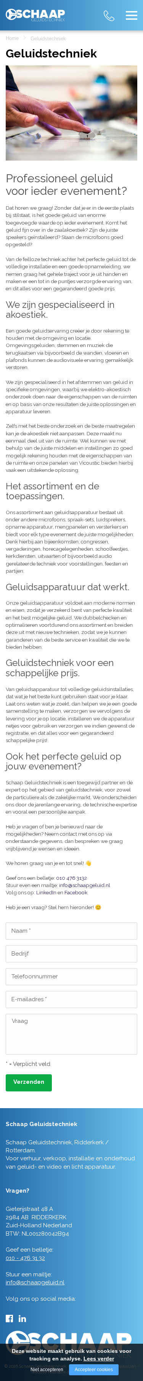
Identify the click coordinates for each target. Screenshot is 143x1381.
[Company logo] (35, 12)
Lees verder (99, 1359)
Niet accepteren (47, 1369)
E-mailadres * (29, 999)
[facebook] (9, 1319)
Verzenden (28, 1081)
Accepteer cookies (94, 1369)
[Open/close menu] (131, 15)
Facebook (75, 892)
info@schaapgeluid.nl (84, 885)
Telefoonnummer (34, 976)
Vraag (20, 1021)
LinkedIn (46, 892)
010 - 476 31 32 (116, 11)
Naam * (21, 930)
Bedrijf (20, 953)
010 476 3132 (71, 878)
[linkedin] (22, 1319)
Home (12, 38)
